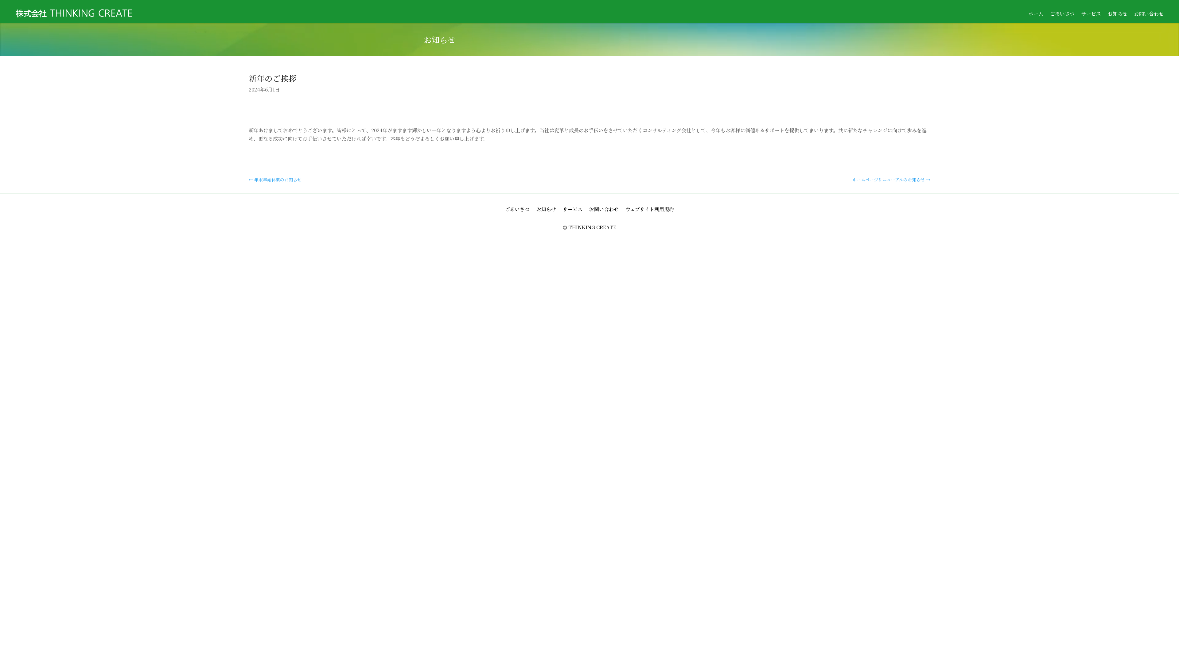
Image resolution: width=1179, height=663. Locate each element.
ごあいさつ (1062, 14)
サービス (1091, 14)
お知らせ (1117, 14)
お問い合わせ (1149, 14)
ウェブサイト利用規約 (649, 210)
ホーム (1036, 14)
